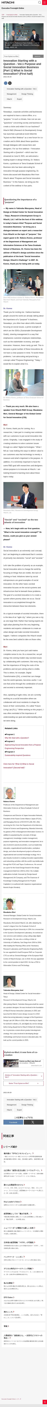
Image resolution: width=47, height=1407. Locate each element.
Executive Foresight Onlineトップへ (11, 1399)
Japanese (37, 56)
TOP (3, 14)
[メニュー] (44, 2)
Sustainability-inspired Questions (17, 755)
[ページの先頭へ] (45, 1402)
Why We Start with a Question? (17, 738)
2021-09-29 (7, 77)
